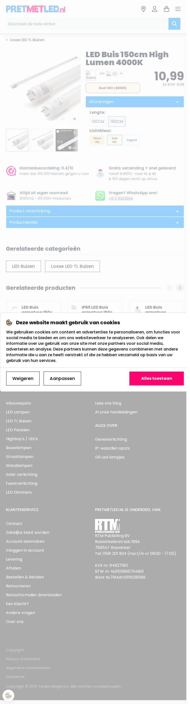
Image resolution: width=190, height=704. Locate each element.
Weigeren (22, 378)
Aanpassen (62, 378)
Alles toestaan (156, 378)
